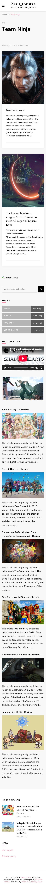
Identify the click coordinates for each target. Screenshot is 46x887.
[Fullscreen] (40, 367)
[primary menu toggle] (3, 6)
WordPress (25, 882)
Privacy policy (9, 856)
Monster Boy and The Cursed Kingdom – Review (28, 810)
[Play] (5, 367)
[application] (23, 358)
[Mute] (36, 367)
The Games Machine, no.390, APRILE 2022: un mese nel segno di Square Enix (21, 219)
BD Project (7, 849)
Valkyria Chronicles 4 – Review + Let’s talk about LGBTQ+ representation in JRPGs (30, 828)
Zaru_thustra (23, 4)
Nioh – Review (15, 110)
